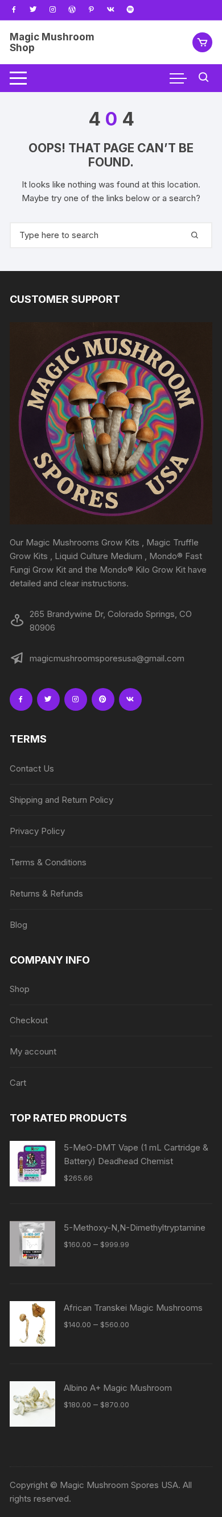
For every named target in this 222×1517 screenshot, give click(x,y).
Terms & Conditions (48, 862)
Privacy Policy (37, 831)
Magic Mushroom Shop (52, 42)
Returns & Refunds (46, 893)
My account (33, 1051)
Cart (18, 1082)
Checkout (29, 1020)
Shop (20, 988)
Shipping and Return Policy (61, 799)
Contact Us (32, 768)
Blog (18, 924)
